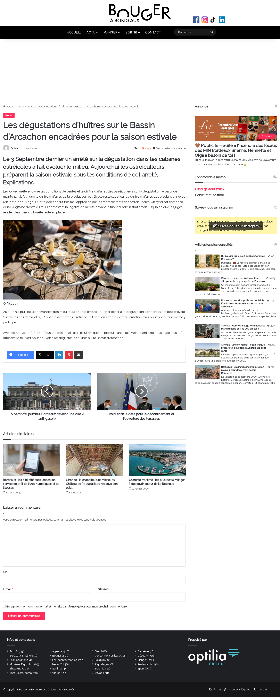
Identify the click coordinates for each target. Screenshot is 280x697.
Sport (141, 668)
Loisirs (98, 659)
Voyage (99, 672)
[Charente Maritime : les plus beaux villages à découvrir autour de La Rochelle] (157, 460)
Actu (91, 32)
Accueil (74, 32)
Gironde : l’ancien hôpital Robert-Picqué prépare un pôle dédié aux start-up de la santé (243, 347)
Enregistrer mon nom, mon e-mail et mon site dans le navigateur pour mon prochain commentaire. (66, 606)
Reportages (102, 664)
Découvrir (144, 655)
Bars (97, 651)
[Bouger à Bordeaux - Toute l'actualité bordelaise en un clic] (140, 13)
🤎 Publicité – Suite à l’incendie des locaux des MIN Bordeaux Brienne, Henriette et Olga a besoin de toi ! (236, 150)
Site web (103, 589)
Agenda (57, 651)
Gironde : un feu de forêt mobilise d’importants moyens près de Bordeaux (243, 280)
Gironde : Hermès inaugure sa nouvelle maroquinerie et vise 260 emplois (243, 327)
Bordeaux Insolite (20, 655)
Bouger (56, 655)
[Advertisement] (140, 73)
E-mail (8, 589)
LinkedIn (222, 19)
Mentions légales (239, 689)
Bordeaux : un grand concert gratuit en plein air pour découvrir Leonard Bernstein (242, 369)
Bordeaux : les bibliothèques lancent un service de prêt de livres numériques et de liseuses (31, 483)
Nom (7, 571)
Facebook (196, 19)
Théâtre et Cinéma (21, 672)
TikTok (213, 19)
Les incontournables (64, 659)
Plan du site (260, 689)
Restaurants (145, 664)
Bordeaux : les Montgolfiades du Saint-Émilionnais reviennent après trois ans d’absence (242, 303)
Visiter (56, 672)
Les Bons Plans (19, 659)
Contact (153, 32)
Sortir (131, 32)
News (30, 106)
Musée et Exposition (22, 664)
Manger (110, 32)
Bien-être (143, 651)
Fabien (14, 148)
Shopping (16, 668)
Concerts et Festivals (107, 655)
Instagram (204, 19)
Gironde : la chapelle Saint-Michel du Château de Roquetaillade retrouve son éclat (92, 483)
